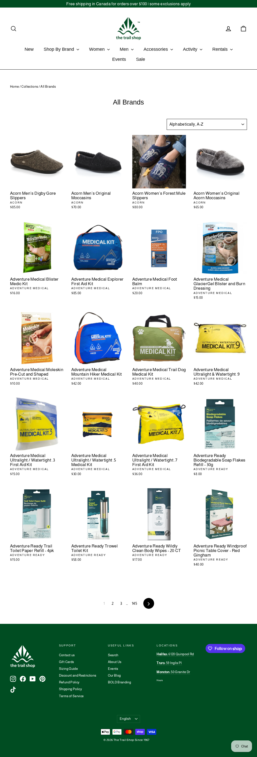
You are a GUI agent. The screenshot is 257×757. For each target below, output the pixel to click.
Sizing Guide (68, 669)
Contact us (67, 655)
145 (134, 603)
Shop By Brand (59, 49)
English (125, 719)
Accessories (156, 49)
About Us (114, 662)
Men (125, 49)
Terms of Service (71, 696)
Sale (140, 59)
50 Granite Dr (173, 672)
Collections (29, 86)
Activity (191, 49)
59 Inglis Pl (169, 663)
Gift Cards (66, 662)
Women (97, 49)
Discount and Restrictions (77, 675)
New (29, 49)
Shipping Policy (70, 689)
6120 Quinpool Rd (175, 654)
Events (119, 59)
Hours (160, 680)
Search (113, 655)
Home (14, 86)
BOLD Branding (119, 682)
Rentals (220, 49)
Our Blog (114, 675)
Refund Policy (69, 682)
